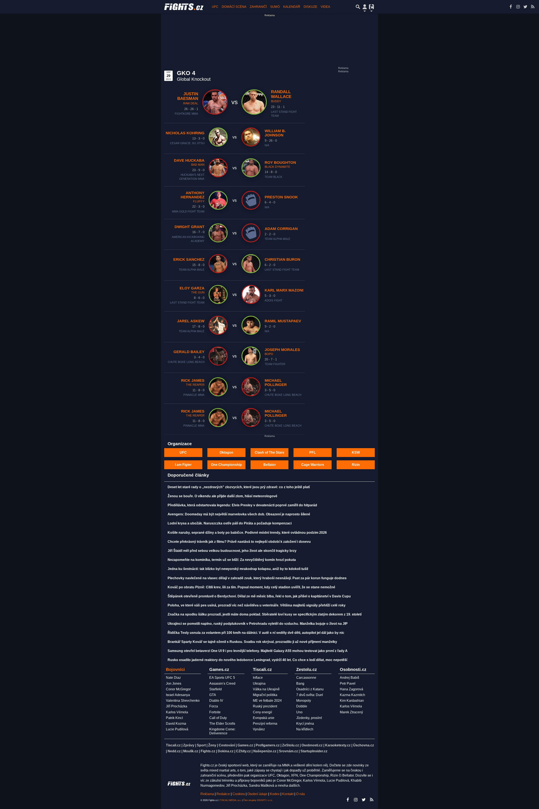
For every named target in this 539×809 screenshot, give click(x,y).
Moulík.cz (190, 751)
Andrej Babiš (349, 677)
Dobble (301, 706)
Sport (201, 745)
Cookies (238, 794)
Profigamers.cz (268, 745)
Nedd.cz (174, 751)
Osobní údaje (257, 794)
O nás (300, 794)
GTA (212, 695)
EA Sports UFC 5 (222, 677)
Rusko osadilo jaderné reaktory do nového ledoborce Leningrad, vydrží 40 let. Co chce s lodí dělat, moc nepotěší (257, 660)
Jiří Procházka (176, 706)
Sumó (275, 6)
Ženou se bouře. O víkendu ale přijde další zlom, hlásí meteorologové (222, 496)
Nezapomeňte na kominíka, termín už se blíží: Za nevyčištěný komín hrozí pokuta (232, 560)
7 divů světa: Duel (309, 695)
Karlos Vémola (177, 712)
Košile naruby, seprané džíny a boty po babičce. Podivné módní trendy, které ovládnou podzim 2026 (247, 532)
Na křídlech (304, 729)
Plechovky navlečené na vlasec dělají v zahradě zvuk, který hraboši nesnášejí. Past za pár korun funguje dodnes (257, 578)
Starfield (215, 689)
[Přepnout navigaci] (364, 7)
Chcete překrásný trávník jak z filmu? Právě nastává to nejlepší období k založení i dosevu (239, 541)
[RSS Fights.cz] (533, 7)
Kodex (275, 794)
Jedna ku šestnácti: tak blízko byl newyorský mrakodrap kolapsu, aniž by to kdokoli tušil (238, 569)
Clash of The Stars (269, 452)
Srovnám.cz (288, 751)
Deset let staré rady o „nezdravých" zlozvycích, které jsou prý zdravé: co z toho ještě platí (239, 487)
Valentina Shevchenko (183, 700)
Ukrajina (259, 683)
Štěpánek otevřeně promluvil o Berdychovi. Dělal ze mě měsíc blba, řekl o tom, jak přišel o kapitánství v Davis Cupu (259, 596)
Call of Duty (218, 718)
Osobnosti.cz (312, 745)
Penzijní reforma (265, 723)
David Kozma (176, 723)
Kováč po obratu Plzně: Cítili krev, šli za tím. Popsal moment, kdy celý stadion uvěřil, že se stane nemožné (251, 587)
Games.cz (245, 745)
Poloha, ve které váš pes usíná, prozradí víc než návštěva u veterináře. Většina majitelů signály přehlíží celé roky (257, 605)
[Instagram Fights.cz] (518, 7)
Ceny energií (262, 712)
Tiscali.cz (173, 745)
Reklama (207, 794)
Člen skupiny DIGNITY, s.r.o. (258, 800)
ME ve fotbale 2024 (267, 700)
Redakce (223, 794)
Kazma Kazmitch (352, 695)
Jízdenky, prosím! (309, 718)
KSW (356, 452)
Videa (325, 6)
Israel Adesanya (178, 695)
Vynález (259, 729)
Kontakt (288, 794)
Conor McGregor (178, 689)
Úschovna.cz (363, 745)
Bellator (269, 464)
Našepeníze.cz (264, 751)
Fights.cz (208, 751)
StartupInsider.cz (313, 751)
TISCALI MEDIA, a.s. (230, 800)
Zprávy (188, 745)
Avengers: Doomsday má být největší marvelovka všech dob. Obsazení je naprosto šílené (239, 514)
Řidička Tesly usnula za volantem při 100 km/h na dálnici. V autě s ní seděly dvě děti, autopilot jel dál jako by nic (256, 632)
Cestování (227, 745)
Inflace (258, 677)
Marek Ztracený (351, 712)
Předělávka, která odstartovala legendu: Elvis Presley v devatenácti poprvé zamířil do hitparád (242, 505)
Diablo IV (216, 700)
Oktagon (226, 452)
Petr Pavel (347, 683)
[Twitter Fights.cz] (525, 7)
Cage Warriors (312, 464)
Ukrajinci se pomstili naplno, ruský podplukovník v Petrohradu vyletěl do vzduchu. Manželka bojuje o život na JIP (258, 623)
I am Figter (183, 464)
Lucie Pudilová (177, 729)
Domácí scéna (234, 6)
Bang (300, 683)
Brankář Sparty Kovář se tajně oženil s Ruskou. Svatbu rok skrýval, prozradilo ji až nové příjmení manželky (252, 642)
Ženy (212, 745)
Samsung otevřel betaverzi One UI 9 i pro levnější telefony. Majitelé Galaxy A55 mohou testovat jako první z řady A (258, 651)
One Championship (226, 464)
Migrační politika (265, 695)
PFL (312, 452)
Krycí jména (305, 723)
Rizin (356, 464)
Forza (213, 706)
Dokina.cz (225, 751)
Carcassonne (306, 677)
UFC (215, 6)
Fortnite (215, 712)
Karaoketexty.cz (338, 745)
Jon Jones (173, 683)
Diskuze (310, 6)
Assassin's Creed (222, 683)
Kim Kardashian (352, 700)
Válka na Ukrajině (266, 689)
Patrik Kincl (174, 718)
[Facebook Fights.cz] (510, 7)
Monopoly (303, 700)
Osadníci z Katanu (310, 689)
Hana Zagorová (351, 689)
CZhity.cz (243, 751)
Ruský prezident (265, 706)
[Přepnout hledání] (358, 7)
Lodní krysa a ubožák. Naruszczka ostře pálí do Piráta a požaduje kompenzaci (230, 523)
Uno (299, 712)
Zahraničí (258, 6)
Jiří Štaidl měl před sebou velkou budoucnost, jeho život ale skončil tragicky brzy (232, 550)
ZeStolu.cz (290, 745)
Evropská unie (263, 718)
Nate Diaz (173, 677)
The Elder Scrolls (222, 723)
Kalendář (291, 6)
